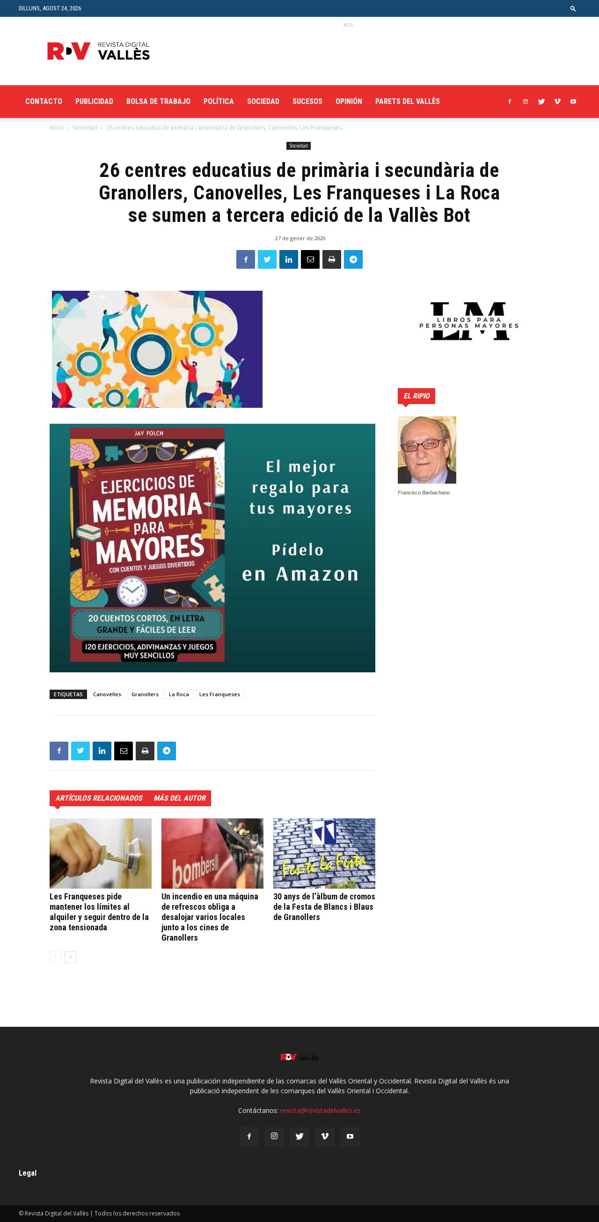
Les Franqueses (219, 694)
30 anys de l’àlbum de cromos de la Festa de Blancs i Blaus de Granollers (324, 906)
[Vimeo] (557, 101)
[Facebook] (510, 101)
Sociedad (263, 101)
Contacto (43, 101)
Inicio (57, 128)
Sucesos (307, 101)
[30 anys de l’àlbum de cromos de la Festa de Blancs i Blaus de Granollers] (324, 853)
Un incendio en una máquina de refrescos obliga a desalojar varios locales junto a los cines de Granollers (209, 916)
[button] (573, 8)
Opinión (349, 101)
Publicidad (94, 101)
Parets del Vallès (407, 101)
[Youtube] (573, 101)
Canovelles (107, 694)
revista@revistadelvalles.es (320, 1110)
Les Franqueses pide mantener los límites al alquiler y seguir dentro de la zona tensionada (99, 911)
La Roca (179, 694)
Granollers (145, 694)
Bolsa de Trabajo (158, 101)
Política (219, 101)
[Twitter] (541, 101)
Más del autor (179, 798)
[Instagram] (526, 101)
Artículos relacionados (98, 798)
